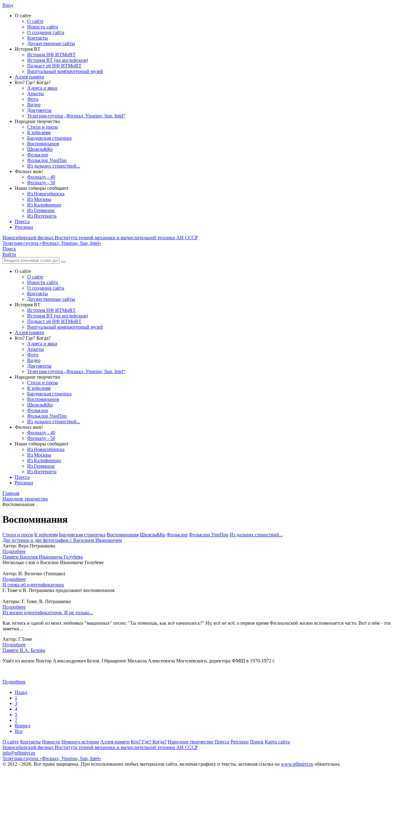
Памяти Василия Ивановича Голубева (42, 557)
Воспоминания (43, 143)
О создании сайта (45, 32)
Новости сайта (42, 26)
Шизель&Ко (40, 149)
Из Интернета (41, 216)
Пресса (22, 221)
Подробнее (14, 551)
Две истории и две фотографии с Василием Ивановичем (62, 540)
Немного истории (80, 741)
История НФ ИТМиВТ (51, 54)
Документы (39, 110)
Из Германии (41, 210)
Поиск (257, 741)
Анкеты (35, 93)
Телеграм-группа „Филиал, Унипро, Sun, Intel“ (76, 115)
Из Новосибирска (45, 193)
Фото (32, 99)
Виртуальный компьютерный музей (65, 71)
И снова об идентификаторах (33, 584)
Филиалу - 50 (41, 182)
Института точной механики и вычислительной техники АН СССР (100, 237)
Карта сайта (277, 741)
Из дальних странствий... (53, 165)
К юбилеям (39, 132)
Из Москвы (39, 199)
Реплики (24, 227)
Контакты (37, 37)
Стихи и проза (42, 127)
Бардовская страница (49, 138)
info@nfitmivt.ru (18, 752)
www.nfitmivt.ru (297, 764)
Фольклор (37, 154)
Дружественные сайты (51, 43)
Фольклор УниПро (47, 160)
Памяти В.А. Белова (23, 650)
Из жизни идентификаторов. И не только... (47, 612)
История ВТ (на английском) (57, 60)
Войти (9, 254)
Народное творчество (190, 741)
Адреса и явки (42, 88)
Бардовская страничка (82, 534)
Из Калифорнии (44, 204)
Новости (51, 741)
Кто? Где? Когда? (149, 741)
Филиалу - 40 (41, 177)
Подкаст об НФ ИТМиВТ (54, 65)
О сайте (35, 21)
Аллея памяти (29, 76)
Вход (7, 5)
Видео (33, 104)
